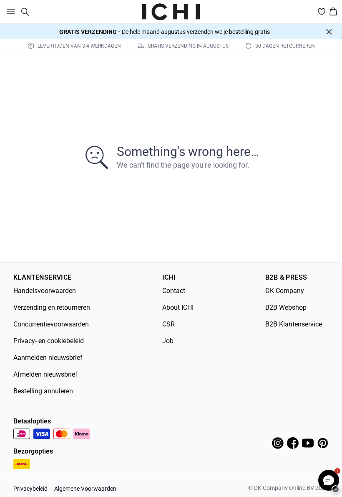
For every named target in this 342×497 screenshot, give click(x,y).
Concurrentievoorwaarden (51, 324)
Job (168, 341)
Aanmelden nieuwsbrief (48, 358)
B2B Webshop (286, 307)
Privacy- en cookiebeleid (48, 341)
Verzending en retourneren (51, 307)
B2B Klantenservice (293, 324)
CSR (168, 324)
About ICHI (178, 307)
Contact (173, 291)
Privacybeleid (30, 488)
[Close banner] (329, 31)
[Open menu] (9, 12)
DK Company (284, 291)
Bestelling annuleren (43, 391)
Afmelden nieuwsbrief (45, 374)
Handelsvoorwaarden (44, 291)
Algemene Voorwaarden (85, 488)
